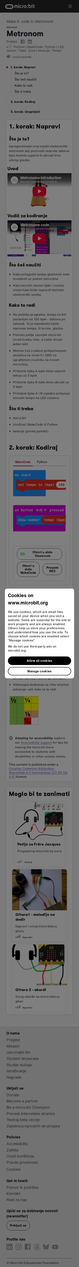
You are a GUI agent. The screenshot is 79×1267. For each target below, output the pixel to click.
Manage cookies (39, 671)
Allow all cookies (39, 660)
